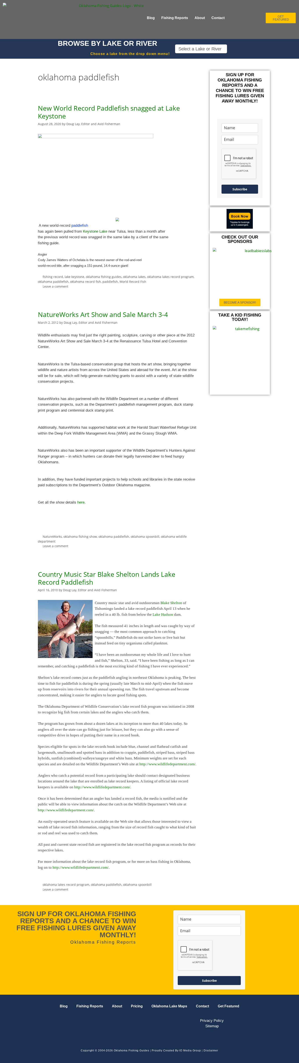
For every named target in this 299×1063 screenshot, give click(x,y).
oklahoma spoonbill (145, 536)
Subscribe (239, 189)
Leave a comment (55, 286)
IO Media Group (190, 1050)
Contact (218, 18)
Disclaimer (211, 1050)
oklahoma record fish (85, 281)
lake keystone (74, 277)
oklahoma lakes (134, 277)
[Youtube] (32, 1021)
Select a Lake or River (200, 48)
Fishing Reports (174, 18)
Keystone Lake (95, 231)
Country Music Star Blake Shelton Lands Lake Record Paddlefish (106, 578)
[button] (201, 48)
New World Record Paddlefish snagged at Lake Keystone (109, 112)
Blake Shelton (171, 603)
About (200, 18)
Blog (151, 18)
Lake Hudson (163, 614)
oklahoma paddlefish (53, 281)
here (80, 502)
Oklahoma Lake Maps (169, 1006)
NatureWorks (52, 536)
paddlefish (110, 281)
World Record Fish (133, 281)
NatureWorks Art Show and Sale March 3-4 (103, 314)
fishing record (53, 277)
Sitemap (212, 1026)
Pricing (137, 1006)
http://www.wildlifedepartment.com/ (167, 764)
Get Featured (228, 1006)
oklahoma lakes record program (170, 277)
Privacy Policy (212, 1021)
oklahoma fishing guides (103, 277)
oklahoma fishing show (80, 536)
